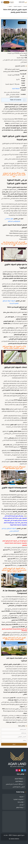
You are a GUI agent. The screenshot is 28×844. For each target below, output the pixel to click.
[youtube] (19, 770)
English (11, 2)
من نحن (21, 804)
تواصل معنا (20, 802)
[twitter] (22, 770)
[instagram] (17, 770)
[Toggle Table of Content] (23, 100)
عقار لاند (6, 835)
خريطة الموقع (19, 807)
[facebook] (25, 770)
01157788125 (15, 88)
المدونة (21, 796)
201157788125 (19, 778)
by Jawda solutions (14, 838)
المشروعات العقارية (18, 799)
